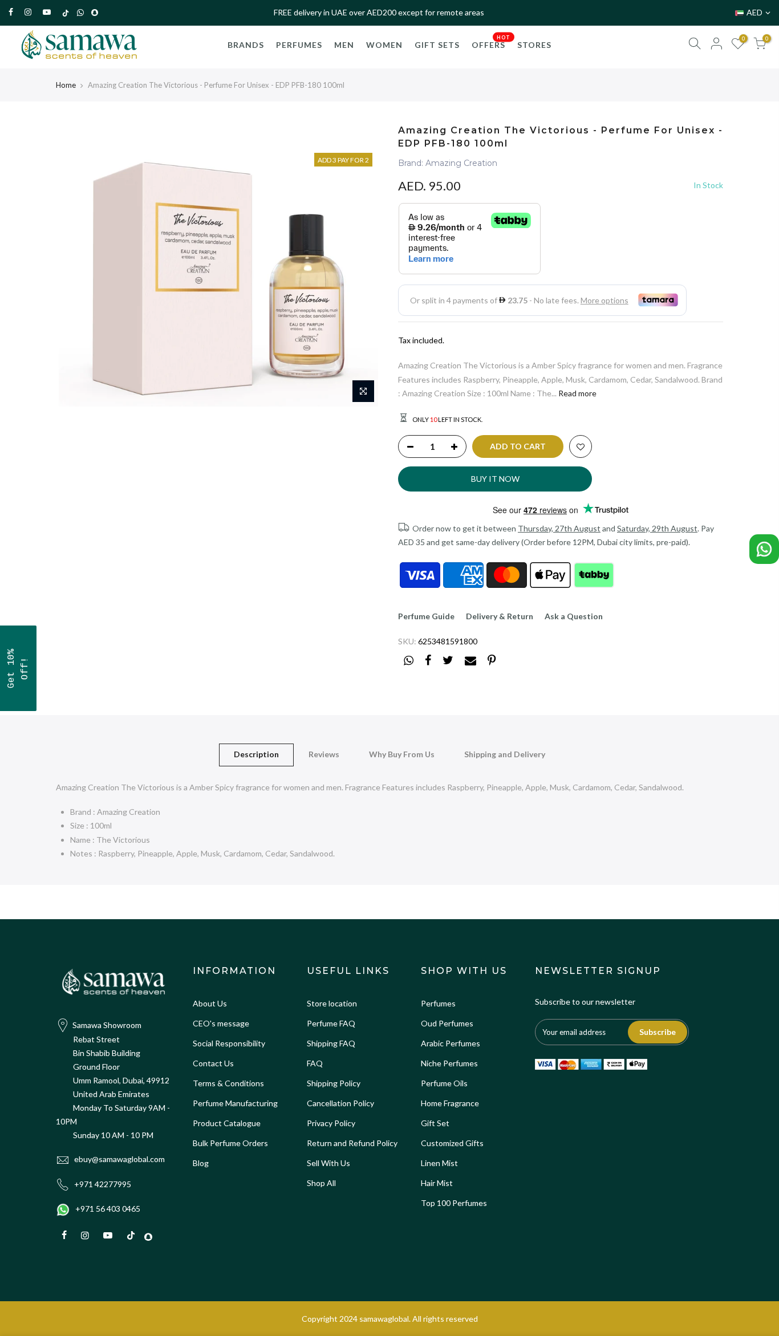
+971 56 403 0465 (107, 1208)
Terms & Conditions (228, 1083)
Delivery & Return (499, 616)
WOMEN (384, 45)
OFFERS (491, 42)
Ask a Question (574, 616)
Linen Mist (439, 1163)
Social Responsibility (229, 1043)
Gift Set (435, 1123)
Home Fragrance (450, 1103)
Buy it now (495, 479)
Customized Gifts (452, 1143)
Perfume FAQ (331, 1023)
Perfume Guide (426, 616)
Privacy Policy (331, 1123)
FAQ (315, 1063)
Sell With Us (328, 1163)
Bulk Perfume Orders (230, 1143)
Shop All (321, 1183)
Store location (332, 1003)
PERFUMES (299, 45)
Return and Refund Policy (352, 1143)
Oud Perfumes (447, 1023)
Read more (577, 393)
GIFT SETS (437, 45)
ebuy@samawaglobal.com (119, 1159)
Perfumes (438, 1003)
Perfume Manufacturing (235, 1103)
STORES (534, 45)
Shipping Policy (333, 1083)
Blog (201, 1163)
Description (256, 754)
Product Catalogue (227, 1123)
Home (66, 85)
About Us (210, 1003)
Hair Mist (437, 1183)
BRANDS (246, 45)
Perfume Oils (444, 1083)
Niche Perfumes (449, 1063)
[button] (18, 668)
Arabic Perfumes (450, 1043)
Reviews (324, 754)
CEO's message (221, 1023)
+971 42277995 (102, 1184)
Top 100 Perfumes (454, 1203)
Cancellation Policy (340, 1103)
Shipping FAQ (331, 1043)
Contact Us (213, 1063)
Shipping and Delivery (504, 754)
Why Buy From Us (402, 754)
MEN (344, 45)
